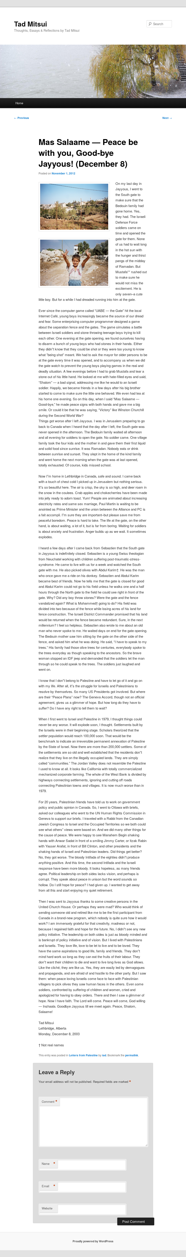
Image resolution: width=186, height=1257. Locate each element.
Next (167, 118)
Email (48, 1186)
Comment (49, 1101)
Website (47, 1208)
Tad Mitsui (30, 24)
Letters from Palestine (83, 1055)
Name (48, 1163)
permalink (131, 1055)
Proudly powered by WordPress (93, 1241)
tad (104, 1055)
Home (19, 103)
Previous (21, 118)
